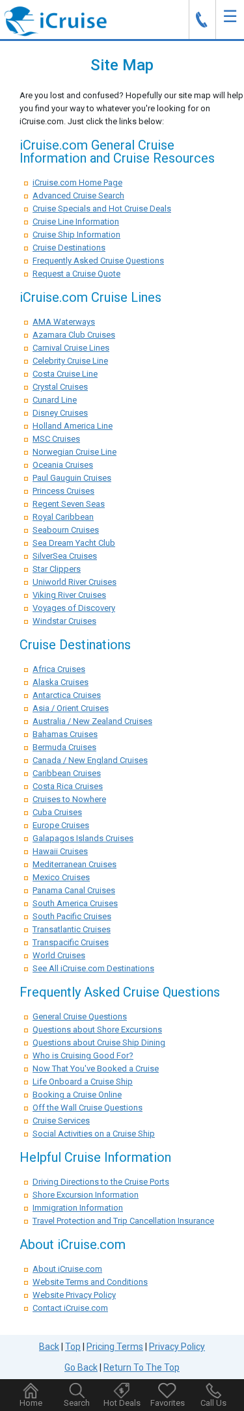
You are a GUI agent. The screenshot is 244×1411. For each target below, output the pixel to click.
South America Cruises (75, 903)
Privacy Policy (177, 1346)
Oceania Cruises (63, 465)
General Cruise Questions (80, 1016)
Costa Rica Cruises (68, 786)
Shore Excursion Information (86, 1195)
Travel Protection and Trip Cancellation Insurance (123, 1221)
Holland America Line (73, 426)
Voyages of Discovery (74, 608)
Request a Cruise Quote (76, 273)
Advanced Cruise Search (78, 195)
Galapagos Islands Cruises (83, 838)
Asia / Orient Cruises (71, 708)
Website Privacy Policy (74, 1295)
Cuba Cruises (57, 812)
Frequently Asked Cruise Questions (98, 260)
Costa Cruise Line (65, 374)
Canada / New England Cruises (90, 760)
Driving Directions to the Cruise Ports (101, 1182)
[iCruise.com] (55, 20)
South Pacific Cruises (72, 916)
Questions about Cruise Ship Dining (99, 1042)
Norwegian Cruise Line (74, 452)
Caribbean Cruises (67, 773)
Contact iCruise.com (70, 1308)
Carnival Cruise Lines (71, 348)
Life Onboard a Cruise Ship (83, 1081)
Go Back (81, 1367)
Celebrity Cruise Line (70, 361)
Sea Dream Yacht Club (74, 543)
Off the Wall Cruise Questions (87, 1107)
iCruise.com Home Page (77, 182)
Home (31, 1403)
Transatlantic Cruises (72, 929)
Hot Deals (122, 1403)
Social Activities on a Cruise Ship (94, 1133)
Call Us (213, 1403)
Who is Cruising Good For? (83, 1055)
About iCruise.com (67, 1269)
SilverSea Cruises (65, 556)
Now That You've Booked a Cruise (96, 1068)
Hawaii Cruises (60, 851)
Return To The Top (141, 1367)
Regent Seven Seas (69, 504)
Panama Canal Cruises (74, 890)
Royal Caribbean (63, 517)
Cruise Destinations (69, 247)
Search (77, 1403)
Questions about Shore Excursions (97, 1029)
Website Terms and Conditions (90, 1282)
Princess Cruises (63, 491)
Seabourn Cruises (66, 530)
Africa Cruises (59, 669)
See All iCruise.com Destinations (93, 968)
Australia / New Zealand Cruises (92, 721)
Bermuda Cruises (64, 747)
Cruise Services (61, 1120)
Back (49, 1346)
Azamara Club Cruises (74, 335)
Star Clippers (57, 569)
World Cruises (59, 955)
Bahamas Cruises (65, 734)
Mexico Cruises (61, 877)
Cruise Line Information (76, 221)
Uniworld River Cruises (74, 582)
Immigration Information (78, 1208)
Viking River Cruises (69, 595)
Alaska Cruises (60, 682)
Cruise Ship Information (76, 234)
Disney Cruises (60, 413)
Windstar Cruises (64, 621)
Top (73, 1346)
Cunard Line (55, 400)
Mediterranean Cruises (74, 864)
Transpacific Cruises (71, 942)
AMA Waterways (64, 322)
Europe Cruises (61, 825)
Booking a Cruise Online (77, 1094)
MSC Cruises (56, 439)
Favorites (167, 1403)
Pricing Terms (115, 1346)
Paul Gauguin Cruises (72, 478)
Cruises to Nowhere (69, 799)
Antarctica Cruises (67, 695)
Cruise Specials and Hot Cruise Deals (102, 208)
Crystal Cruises (60, 387)
